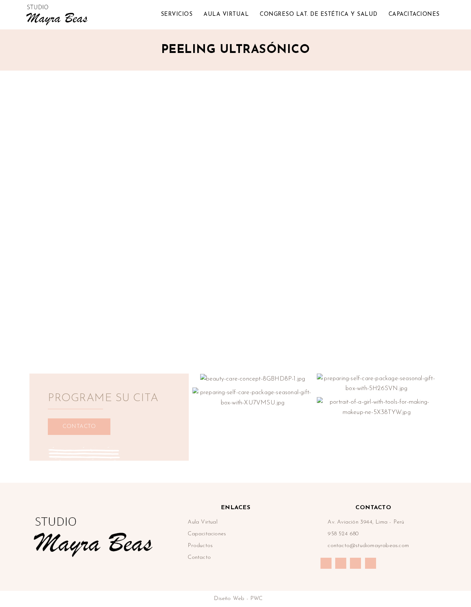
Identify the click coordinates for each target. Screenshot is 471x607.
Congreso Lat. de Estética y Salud (319, 14)
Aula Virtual (226, 14)
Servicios (177, 14)
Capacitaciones (414, 14)
